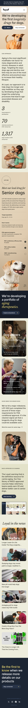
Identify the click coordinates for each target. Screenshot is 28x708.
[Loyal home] (6, 10)
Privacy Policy (14, 705)
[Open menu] (24, 10)
